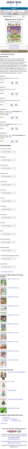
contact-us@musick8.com (14, 439)
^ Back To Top (3, 423)
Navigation (14, 8)
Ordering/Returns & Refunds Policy (13, 441)
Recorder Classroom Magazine (10, 419)
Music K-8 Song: (7, 16)
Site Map (18, 443)
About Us (13, 443)
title (10, 13)
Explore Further (14, 51)
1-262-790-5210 (11, 436)
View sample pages (14, 45)
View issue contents (14, 48)
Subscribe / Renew (16, 420)
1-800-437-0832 (23, 434)
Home (2, 441)
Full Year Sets (6, 417)
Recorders (5, 420)
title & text (15, 13)
